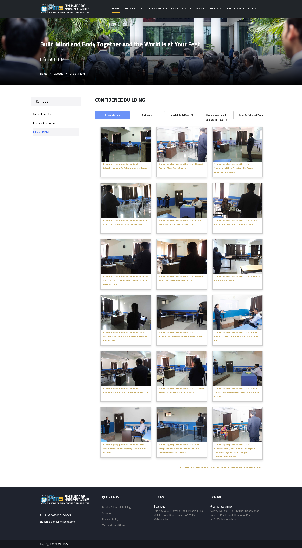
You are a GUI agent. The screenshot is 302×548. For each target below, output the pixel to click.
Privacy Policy (110, 519)
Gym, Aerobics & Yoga (251, 115)
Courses (196, 8)
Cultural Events (42, 114)
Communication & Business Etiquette (216, 117)
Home (116, 8)
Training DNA (133, 8)
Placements (156, 8)
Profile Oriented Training (116, 507)
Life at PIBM (41, 132)
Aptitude (147, 115)
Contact (254, 8)
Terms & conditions (113, 525)
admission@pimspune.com (59, 521)
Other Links (233, 8)
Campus (213, 8)
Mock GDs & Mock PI (182, 115)
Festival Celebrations (45, 123)
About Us (178, 8)
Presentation (112, 115)
